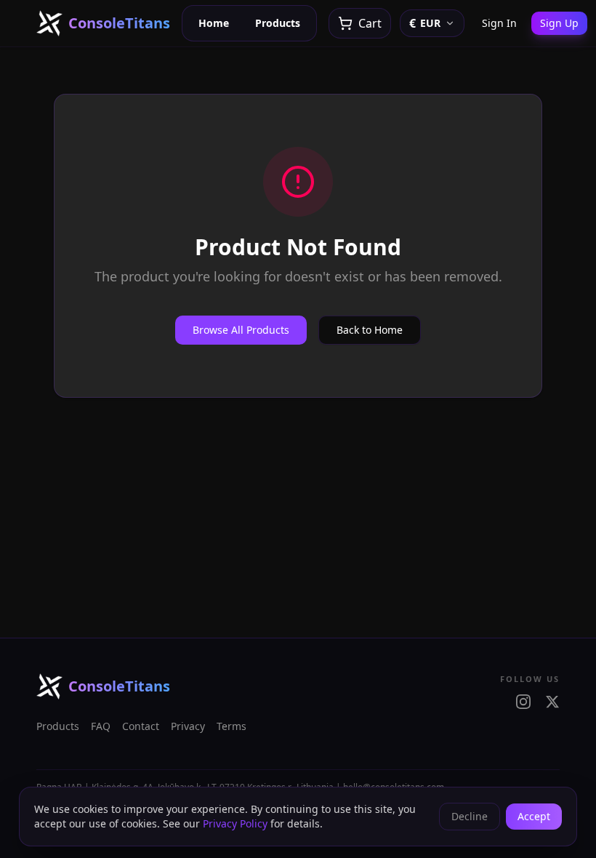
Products (277, 23)
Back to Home (370, 330)
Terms (231, 726)
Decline (469, 816)
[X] (552, 701)
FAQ (100, 726)
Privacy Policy (235, 823)
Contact (140, 726)
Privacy (188, 726)
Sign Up (559, 23)
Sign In (499, 23)
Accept (534, 816)
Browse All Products (241, 330)
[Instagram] (523, 701)
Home (213, 23)
